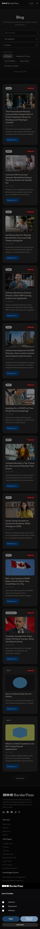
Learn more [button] (20, 924)
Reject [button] (11, 919)
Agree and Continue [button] (29, 919)
